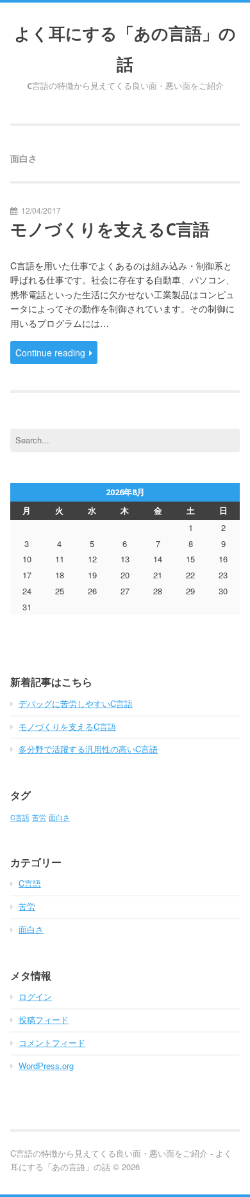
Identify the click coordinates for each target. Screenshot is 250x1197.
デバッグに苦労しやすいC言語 (76, 703)
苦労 (39, 817)
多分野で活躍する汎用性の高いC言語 (88, 749)
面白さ (59, 817)
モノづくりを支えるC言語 (110, 229)
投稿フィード (44, 1019)
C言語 (19, 817)
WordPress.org (46, 1065)
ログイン (35, 996)
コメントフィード (52, 1042)
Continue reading (50, 352)
